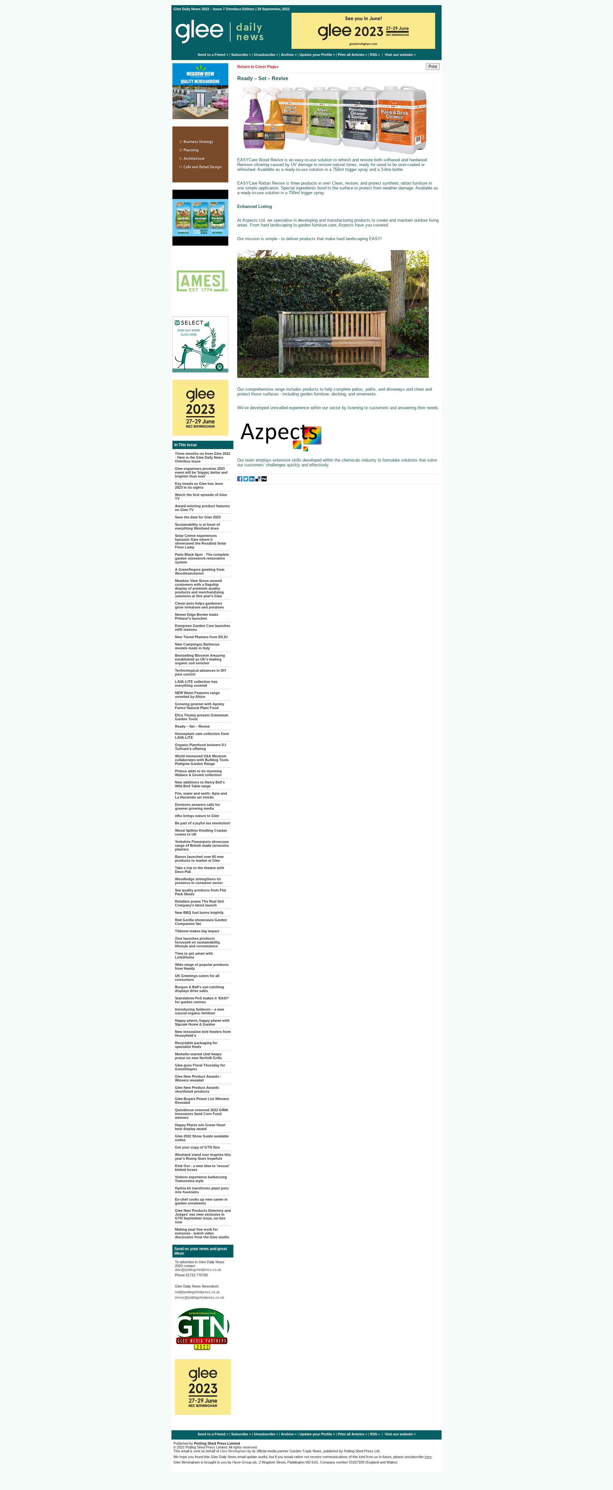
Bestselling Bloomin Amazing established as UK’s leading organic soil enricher (200, 659)
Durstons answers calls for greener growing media (197, 806)
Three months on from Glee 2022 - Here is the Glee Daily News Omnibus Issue (202, 457)
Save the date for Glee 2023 (198, 517)
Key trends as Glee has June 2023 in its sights (199, 485)
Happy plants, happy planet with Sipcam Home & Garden (202, 1022)
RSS (373, 55)
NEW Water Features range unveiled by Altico (197, 695)
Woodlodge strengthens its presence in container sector (199, 881)
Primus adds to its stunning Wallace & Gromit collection (198, 773)
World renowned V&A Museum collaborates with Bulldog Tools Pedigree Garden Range (202, 760)
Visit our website (399, 55)
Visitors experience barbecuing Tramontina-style (201, 1179)
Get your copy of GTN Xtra (197, 1147)
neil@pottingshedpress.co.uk (197, 1292)
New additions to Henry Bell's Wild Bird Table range (200, 784)
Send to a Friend (211, 55)
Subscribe (239, 55)
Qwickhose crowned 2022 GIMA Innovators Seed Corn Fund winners (201, 1113)
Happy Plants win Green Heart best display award (200, 1127)
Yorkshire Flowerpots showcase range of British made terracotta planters (202, 845)
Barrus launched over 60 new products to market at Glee (199, 858)
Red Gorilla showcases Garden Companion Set (201, 922)
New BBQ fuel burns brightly (199, 912)
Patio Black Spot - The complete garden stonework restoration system (202, 558)
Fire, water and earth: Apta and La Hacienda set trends (201, 795)
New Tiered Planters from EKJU (201, 637)
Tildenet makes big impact (197, 931)
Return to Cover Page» (258, 67)
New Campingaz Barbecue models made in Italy (197, 646)
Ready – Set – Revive (192, 726)
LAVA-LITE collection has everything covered (196, 683)
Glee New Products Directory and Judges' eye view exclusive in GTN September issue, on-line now (203, 1216)
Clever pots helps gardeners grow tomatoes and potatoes (199, 605)
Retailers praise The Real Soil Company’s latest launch (199, 903)
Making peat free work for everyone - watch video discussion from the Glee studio (202, 1233)
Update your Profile (315, 55)
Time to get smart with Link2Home (194, 955)
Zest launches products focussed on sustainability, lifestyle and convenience (197, 942)
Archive (287, 55)
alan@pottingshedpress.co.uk (198, 1270)
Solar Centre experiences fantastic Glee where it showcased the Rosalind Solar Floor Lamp (200, 541)
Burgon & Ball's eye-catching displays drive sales (199, 989)
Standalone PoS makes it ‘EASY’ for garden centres (202, 1000)
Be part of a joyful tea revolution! (203, 823)
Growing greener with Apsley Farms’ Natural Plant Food (199, 706)
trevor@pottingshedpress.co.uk (199, 1297)
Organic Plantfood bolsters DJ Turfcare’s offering (200, 747)
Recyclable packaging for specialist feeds (196, 1045)
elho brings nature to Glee (197, 816)
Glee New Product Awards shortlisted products (197, 1089)
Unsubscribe (264, 55)
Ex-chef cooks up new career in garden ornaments (201, 1201)
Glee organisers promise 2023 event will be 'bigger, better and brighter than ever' (201, 472)
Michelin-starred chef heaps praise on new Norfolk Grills (198, 1056)
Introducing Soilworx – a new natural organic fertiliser (199, 1011)
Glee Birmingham (233, 1451)
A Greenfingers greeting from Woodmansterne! (199, 571)
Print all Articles (351, 55)
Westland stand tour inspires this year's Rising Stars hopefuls (203, 1156)
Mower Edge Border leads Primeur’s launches (196, 616)
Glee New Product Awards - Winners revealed (198, 1078)
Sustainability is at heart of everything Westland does (197, 526)
